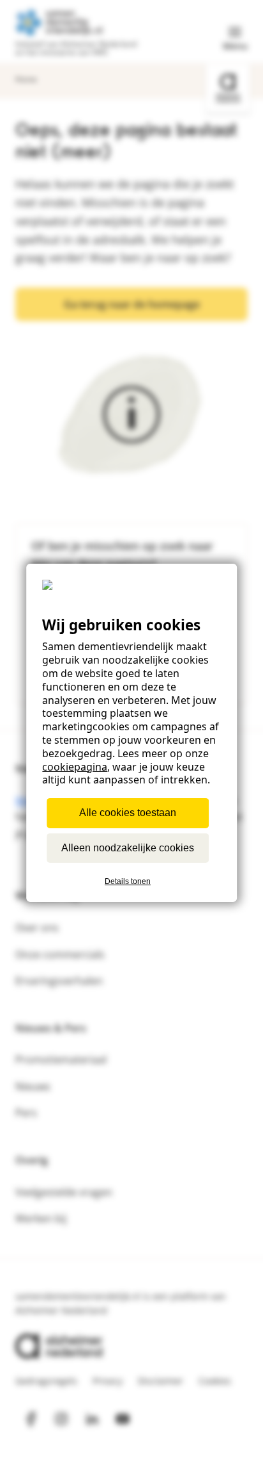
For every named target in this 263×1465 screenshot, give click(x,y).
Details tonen (128, 881)
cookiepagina (74, 766)
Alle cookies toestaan (127, 812)
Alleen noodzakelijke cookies (127, 847)
